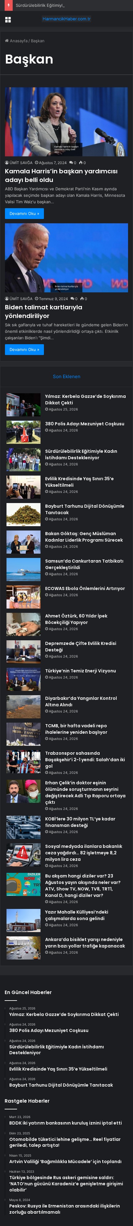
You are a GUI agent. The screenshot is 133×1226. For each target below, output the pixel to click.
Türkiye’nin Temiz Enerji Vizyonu (80, 671)
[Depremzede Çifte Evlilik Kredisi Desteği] (23, 651)
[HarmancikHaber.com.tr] (66, 18)
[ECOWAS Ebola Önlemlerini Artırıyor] (23, 597)
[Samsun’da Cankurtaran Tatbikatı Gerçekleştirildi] (23, 569)
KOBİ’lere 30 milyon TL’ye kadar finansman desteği (80, 822)
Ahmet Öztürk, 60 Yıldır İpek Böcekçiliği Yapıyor (76, 619)
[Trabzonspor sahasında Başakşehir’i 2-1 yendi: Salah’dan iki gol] (23, 761)
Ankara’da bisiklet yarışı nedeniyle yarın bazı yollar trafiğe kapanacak (85, 942)
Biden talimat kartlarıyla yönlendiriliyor (43, 311)
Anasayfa (18, 40)
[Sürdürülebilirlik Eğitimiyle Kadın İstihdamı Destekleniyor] (23, 459)
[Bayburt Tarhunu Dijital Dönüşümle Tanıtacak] (23, 514)
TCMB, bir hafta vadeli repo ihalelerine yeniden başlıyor (76, 729)
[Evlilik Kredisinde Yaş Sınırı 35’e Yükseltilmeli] (23, 487)
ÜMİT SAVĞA (21, 162)
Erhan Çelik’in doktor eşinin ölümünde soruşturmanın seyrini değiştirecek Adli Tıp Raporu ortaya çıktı (85, 792)
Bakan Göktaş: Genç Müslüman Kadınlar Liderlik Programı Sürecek (84, 536)
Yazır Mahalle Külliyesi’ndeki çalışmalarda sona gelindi (76, 915)
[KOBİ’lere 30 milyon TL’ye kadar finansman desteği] (23, 827)
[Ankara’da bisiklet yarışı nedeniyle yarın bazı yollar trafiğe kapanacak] (23, 948)
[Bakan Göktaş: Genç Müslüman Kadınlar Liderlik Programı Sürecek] (23, 542)
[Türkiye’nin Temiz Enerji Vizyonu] (23, 679)
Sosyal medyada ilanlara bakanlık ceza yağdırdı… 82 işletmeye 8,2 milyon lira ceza (83, 852)
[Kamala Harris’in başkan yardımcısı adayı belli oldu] (66, 121)
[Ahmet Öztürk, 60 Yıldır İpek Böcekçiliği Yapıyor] (23, 624)
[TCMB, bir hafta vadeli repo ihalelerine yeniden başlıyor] (23, 734)
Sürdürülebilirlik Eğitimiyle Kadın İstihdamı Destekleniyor (69, 5)
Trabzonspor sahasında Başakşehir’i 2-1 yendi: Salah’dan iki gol (85, 759)
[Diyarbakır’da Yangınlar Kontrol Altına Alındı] (23, 706)
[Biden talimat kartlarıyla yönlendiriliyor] (66, 257)
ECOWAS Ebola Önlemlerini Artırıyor (85, 588)
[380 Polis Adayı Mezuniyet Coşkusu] (23, 432)
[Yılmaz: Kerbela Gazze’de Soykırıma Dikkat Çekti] (23, 404)
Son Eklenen (66, 376)
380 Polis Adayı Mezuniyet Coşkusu (84, 424)
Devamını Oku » (24, 213)
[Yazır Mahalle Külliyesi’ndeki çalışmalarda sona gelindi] (23, 920)
